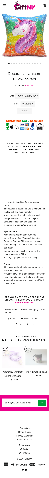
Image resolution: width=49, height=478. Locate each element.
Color (16, 104)
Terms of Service (24, 439)
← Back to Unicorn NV (24, 336)
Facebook (26, 445)
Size (12, 96)
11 (35, 63)
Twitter (25, 449)
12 (37, 63)
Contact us (25, 428)
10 (32, 63)
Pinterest (25, 453)
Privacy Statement (24, 436)
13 (40, 63)
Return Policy (24, 432)
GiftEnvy (28, 459)
